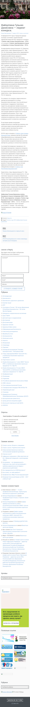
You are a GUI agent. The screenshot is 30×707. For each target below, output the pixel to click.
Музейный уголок (8, 334)
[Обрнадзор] (20, 661)
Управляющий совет (9, 390)
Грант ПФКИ (6, 315)
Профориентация (8, 374)
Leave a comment (24, 33)
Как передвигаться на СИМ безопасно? (14, 470)
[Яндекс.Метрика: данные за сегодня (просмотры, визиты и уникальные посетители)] (6, 692)
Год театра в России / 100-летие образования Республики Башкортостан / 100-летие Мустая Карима (16, 309)
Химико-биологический (10, 427)
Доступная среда (7, 322)
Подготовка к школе (9, 359)
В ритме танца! (7, 303)
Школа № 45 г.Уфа (15, 9)
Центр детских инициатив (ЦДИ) (12, 401)
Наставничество (7, 336)
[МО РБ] (7, 657)
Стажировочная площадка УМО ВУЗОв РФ (15, 387)
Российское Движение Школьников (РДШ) (15, 381)
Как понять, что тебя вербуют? (11, 472)
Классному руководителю (10, 331)
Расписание (6, 376)
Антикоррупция (7, 296)
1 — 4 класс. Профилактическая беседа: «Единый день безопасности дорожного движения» (15, 491)
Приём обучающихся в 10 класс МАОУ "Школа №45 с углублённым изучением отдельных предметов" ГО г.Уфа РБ (14, 369)
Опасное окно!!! (7, 454)
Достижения (6, 320)
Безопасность (7, 298)
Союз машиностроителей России (12, 385)
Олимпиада (6, 345)
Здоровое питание (8, 324)
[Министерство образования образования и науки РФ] (20, 648)
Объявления (6, 343)
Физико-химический (9, 421)
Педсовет (5, 347)
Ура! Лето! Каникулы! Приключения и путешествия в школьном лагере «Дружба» (15, 531)
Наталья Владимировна (9, 496)
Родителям (6, 378)
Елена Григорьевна (6, 33)
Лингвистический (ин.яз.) (11, 429)
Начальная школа (8, 338)
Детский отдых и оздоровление (12, 318)
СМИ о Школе (7, 383)
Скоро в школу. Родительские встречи (14, 447)
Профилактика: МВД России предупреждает (15, 474)
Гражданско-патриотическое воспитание (14, 313)
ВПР (4, 305)
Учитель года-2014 (11, 220)
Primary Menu (16, 15)
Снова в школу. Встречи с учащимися (13, 445)
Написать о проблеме (11, 623)
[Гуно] (7, 661)
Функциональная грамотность (11, 398)
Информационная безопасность (12, 329)
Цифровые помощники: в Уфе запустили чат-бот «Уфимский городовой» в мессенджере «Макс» (16, 458)
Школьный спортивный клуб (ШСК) (13, 403)
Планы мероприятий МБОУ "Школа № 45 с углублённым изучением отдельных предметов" (15, 355)
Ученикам (5, 392)
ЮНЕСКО (5, 405)
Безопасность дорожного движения (13, 300)
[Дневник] (7, 648)
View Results (15, 435)
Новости (9, 218)
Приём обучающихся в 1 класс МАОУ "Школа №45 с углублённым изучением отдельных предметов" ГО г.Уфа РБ (16, 363)
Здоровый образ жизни (9, 327)
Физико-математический (11, 419)
